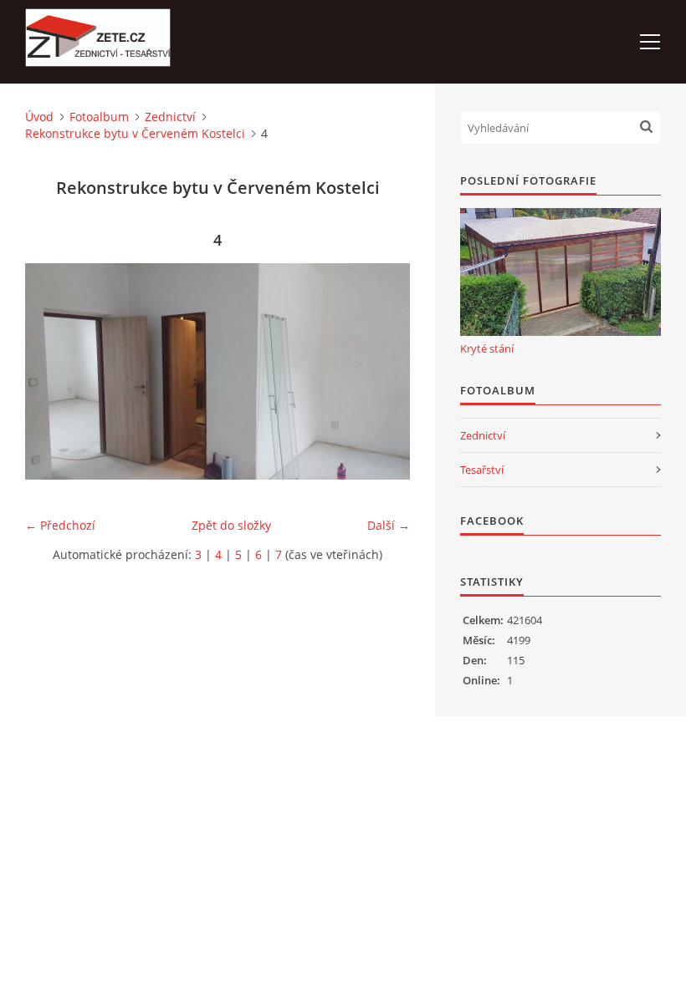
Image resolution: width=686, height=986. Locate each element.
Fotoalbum (99, 117)
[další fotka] (383, 371)
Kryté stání (487, 348)
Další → (388, 525)
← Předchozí (60, 525)
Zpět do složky (231, 525)
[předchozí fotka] (52, 371)
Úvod (39, 117)
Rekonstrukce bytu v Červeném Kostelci (135, 133)
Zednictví (170, 117)
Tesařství (482, 469)
